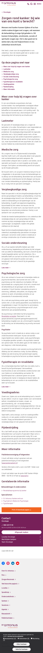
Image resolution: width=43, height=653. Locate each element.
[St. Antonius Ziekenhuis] (9, 4)
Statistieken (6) (24, 638)
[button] (6, 268)
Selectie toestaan (22, 649)
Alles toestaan (21, 644)
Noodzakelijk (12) (10, 638)
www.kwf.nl (24, 476)
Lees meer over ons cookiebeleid (15, 636)
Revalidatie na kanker (9, 316)
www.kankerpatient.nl (9, 463)
